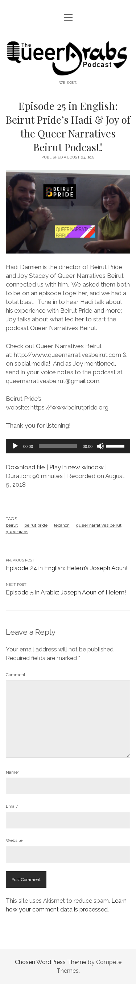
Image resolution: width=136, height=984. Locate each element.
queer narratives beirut (98, 525)
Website (14, 840)
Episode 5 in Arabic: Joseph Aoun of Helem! (66, 592)
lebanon (62, 525)
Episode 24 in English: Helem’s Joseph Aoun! (67, 568)
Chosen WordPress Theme (50, 962)
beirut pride (36, 525)
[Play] (15, 446)
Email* (12, 806)
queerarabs (17, 531)
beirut (12, 525)
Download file (25, 467)
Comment (15, 674)
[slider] (116, 445)
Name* (12, 772)
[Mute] (100, 446)
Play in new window (76, 467)
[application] (68, 446)
